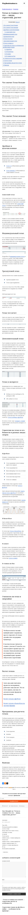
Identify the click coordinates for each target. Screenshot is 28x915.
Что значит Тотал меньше (10, 27)
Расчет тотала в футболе (12, 699)
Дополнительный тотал (10, 41)
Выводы (6, 65)
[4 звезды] (12, 787)
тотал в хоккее (13, 558)
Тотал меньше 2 (11, 170)
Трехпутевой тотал (8, 36)
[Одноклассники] (5, 783)
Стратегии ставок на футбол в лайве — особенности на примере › (13, 909)
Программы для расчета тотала (12, 63)
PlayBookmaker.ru (9, 3)
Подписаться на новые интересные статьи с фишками (14, 794)
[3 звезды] (11, 787)
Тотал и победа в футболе (15, 417)
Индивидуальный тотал (10, 34)
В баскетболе (9, 51)
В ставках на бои (10, 56)
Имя (3, 879)
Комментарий (6, 861)
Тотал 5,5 (9, 166)
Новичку (15, 9)
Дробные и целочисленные (11, 29)
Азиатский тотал (10, 32)
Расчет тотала (7, 60)
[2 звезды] (10, 787)
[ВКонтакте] (3, 783)
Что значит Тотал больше (10, 25)
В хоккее (8, 54)
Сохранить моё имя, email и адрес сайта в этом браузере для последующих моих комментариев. (13, 889)
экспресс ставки (20, 421)
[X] (7, 783)
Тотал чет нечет (8, 38)
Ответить (5, 852)
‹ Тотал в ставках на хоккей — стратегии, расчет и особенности (13, 901)
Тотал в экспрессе (8, 43)
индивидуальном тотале (17, 256)
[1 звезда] (9, 787)
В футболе (8, 49)
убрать (17, 22)
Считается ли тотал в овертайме (12, 58)
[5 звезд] (13, 787)
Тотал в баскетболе (15, 531)
